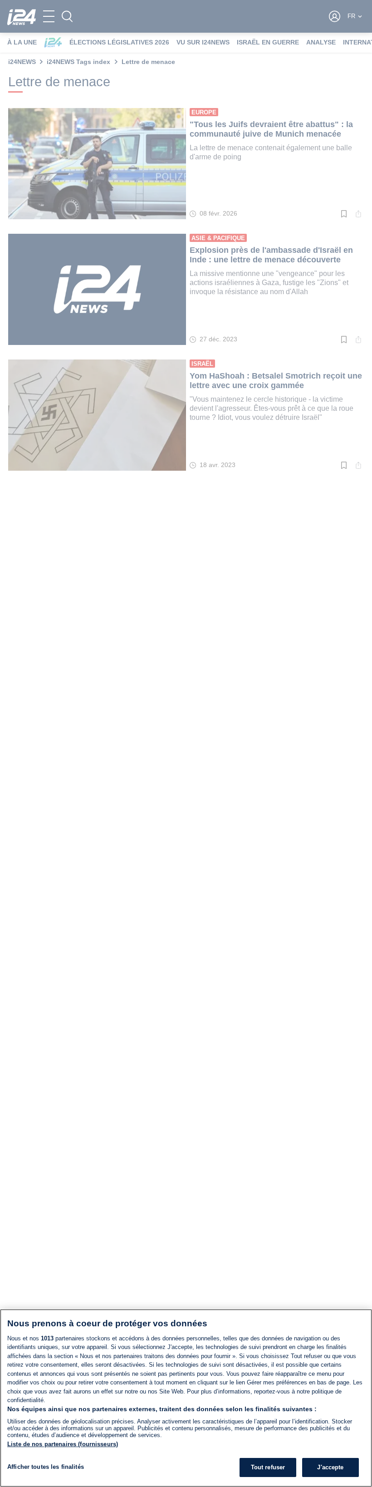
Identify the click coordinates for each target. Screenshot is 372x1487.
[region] (186, 1398)
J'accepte (330, 1467)
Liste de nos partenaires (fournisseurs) (62, 1444)
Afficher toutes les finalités (45, 1466)
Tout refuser (268, 1467)
